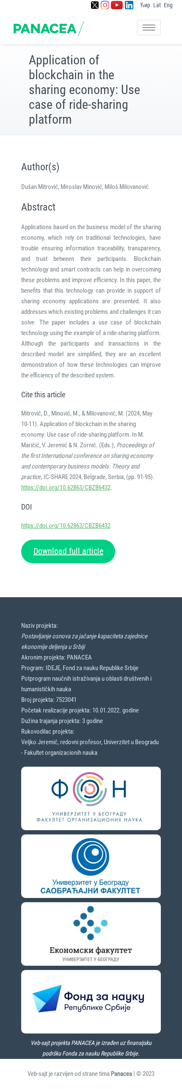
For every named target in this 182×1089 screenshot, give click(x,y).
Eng (168, 5)
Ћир (145, 5)
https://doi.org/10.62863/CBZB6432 (65, 487)
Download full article (68, 551)
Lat (157, 5)
